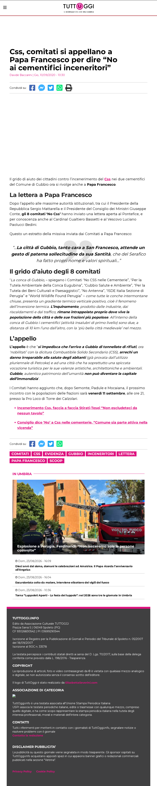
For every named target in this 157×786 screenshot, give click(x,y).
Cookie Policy (45, 771)
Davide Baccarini (21, 75)
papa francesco (28, 461)
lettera (127, 454)
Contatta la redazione (27, 735)
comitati (20, 454)
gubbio (75, 454)
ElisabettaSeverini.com (81, 682)
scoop (56, 461)
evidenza (54, 454)
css (37, 454)
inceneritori (101, 454)
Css (107, 179)
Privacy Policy (22, 771)
